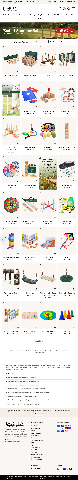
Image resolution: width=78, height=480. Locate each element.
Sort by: (33, 42)
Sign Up (37, 414)
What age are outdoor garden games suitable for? (22, 377)
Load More (39, 341)
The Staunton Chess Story (38, 440)
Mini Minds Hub (35, 435)
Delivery (33, 430)
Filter (57, 42)
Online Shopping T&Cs (37, 454)
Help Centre (34, 426)
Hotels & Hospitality (36, 450)
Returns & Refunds (36, 433)
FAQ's (32, 442)
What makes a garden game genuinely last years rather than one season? (28, 400)
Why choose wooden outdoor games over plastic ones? (23, 381)
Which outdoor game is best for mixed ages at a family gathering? (26, 388)
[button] (2, 240)
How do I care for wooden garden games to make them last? (24, 385)
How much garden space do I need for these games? (22, 396)
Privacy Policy (43, 476)
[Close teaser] (5, 237)
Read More (39, 356)
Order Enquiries (35, 428)
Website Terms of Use (61, 476)
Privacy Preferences (36, 459)
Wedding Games (35, 452)
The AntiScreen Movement (38, 438)
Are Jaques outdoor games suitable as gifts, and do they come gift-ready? (28, 392)
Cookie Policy (51, 476)
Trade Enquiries (35, 447)
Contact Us (34, 445)
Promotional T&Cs (36, 457)
